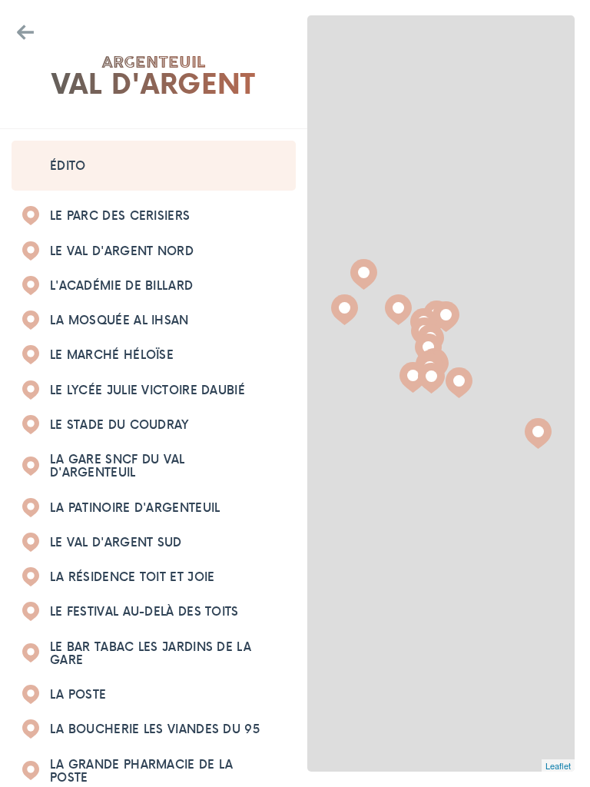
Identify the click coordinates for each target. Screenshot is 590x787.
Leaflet (558, 765)
